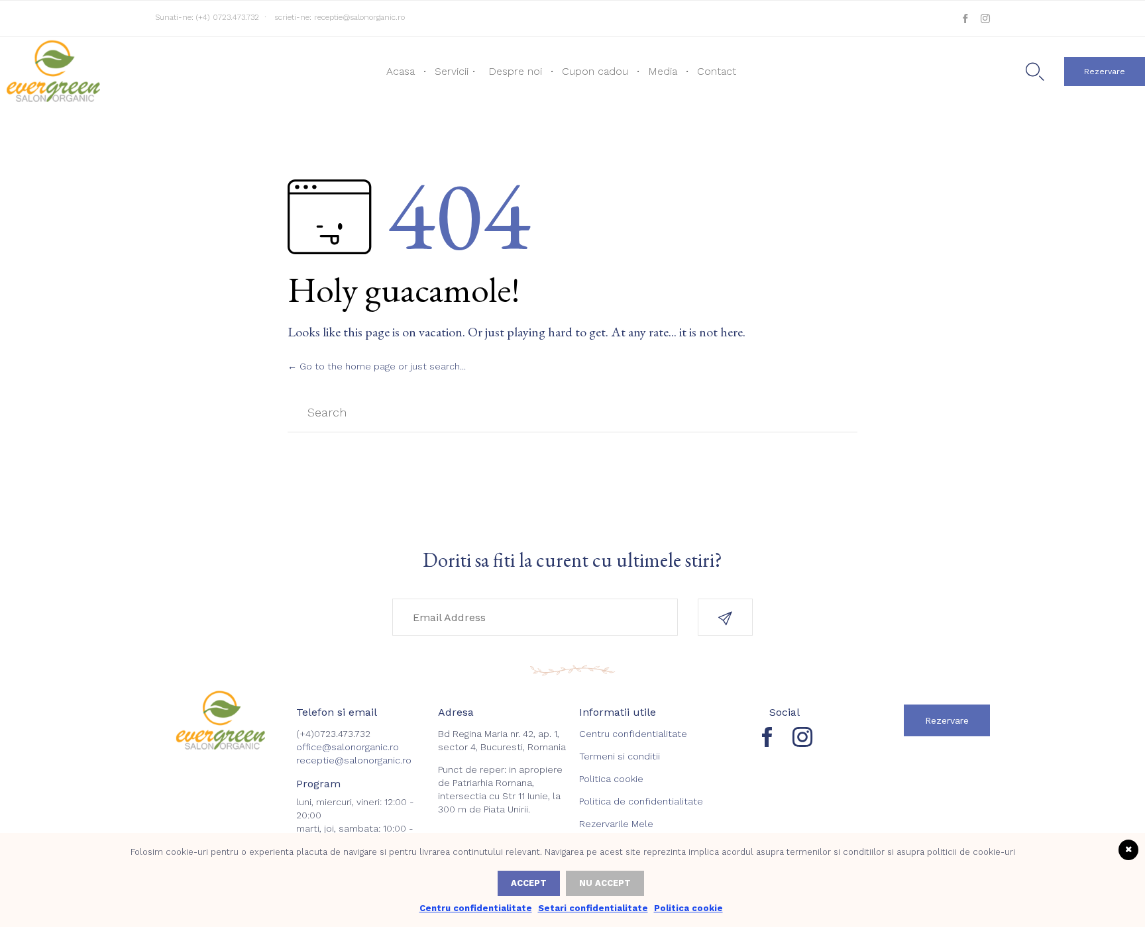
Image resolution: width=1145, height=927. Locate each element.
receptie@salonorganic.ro (359, 17)
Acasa (400, 71)
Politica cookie (611, 778)
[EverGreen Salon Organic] (52, 70)
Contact (716, 71)
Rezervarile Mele (616, 823)
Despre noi (515, 71)
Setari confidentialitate (593, 908)
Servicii (451, 71)
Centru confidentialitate (633, 733)
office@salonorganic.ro (347, 747)
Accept (529, 883)
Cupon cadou (595, 71)
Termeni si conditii (619, 756)
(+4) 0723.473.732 (227, 17)
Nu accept (605, 883)
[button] (1104, 71)
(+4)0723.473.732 (333, 733)
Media (662, 71)
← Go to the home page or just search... (377, 366)
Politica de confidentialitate (641, 801)
